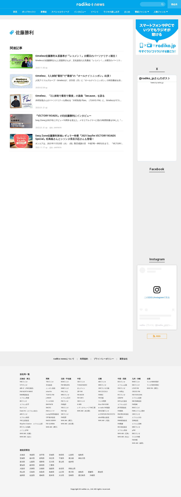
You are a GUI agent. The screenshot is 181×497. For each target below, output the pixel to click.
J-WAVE (48, 398)
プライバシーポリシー (104, 358)
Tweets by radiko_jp (156, 83)
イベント (95, 11)
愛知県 (22, 465)
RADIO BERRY (51, 420)
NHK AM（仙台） (26, 437)
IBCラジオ (23, 401)
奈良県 (61, 468)
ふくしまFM (24, 430)
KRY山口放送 (122, 401)
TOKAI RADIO (82, 385)
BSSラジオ (121, 382)
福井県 (71, 461)
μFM (133, 430)
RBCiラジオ (136, 433)
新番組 (44, 11)
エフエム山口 (122, 404)
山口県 (61, 472)
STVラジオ (23, 385)
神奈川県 (81, 458)
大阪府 (22, 468)
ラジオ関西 (102, 401)
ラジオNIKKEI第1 (153, 382)
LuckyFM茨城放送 (52, 414)
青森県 (32, 455)
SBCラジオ (65, 414)
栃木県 (32, 458)
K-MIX (79, 404)
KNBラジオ (65, 388)
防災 (15, 11)
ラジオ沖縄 (136, 437)
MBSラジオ (102, 385)
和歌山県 (72, 468)
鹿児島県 (81, 475)
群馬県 (41, 458)
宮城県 (51, 455)
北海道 (22, 455)
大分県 (61, 475)
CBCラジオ (81, 382)
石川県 (51, 461)
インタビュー (80, 11)
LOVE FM (135, 388)
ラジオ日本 (50, 401)
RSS (158, 336)
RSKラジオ (121, 388)
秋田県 (61, 455)
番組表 (174, 4)
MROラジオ (65, 395)
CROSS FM (136, 391)
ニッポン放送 (50, 388)
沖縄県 (92, 475)
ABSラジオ (23, 414)
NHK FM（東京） (153, 388)
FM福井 (63, 404)
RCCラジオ (121, 395)
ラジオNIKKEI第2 (153, 385)
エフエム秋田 (24, 417)
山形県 (71, 455)
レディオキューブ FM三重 (86, 407)
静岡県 (41, 465)
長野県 (41, 461)
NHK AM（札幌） (26, 433)
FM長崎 (134, 404)
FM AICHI (80, 395)
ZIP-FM (79, 391)
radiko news (90, 4)
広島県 (32, 472)
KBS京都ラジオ (103, 411)
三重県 (51, 465)
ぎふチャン (81, 388)
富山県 (61, 461)
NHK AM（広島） (124, 433)
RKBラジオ (136, 382)
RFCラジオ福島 (25, 427)
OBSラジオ (136, 414)
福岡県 (22, 475)
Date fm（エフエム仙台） (29, 411)
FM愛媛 (120, 424)
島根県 (51, 472)
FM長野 (63, 417)
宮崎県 (71, 475)
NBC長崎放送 (136, 401)
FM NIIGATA (65, 385)
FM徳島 (120, 411)
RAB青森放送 (24, 395)
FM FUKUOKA (137, 395)
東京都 (71, 458)
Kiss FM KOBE (103, 404)
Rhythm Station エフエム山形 (31, 424)
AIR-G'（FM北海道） (27, 388)
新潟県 (22, 461)
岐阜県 (32, 465)
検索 (162, 4)
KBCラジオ (136, 385)
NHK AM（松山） (124, 437)
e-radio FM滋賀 (104, 407)
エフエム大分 (136, 417)
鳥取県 (41, 472)
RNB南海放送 (122, 420)
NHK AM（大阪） (104, 420)
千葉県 (61, 458)
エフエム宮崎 (136, 424)
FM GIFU (80, 398)
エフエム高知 (122, 430)
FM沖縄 (134, 440)
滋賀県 (51, 468)
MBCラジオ (136, 427)
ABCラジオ (102, 382)
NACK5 (48, 407)
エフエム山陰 (122, 385)
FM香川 (120, 417)
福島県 (80, 455)
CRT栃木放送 (50, 417)
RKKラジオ (136, 407)
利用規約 (84, 358)
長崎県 (41, 475)
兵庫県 (32, 468)
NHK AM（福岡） (138, 443)
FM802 (100, 395)
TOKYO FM (50, 395)
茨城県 (22, 458)
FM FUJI (63, 411)
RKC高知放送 (122, 427)
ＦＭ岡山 (121, 391)
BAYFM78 (49, 404)
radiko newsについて (63, 358)
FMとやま (64, 391)
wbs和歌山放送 (103, 417)
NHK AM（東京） (52, 427)
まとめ (127, 11)
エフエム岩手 (24, 404)
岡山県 (22, 472)
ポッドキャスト (29, 11)
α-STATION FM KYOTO (106, 414)
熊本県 (51, 475)
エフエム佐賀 (136, 398)
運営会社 (124, 358)
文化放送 (49, 385)
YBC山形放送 (24, 420)
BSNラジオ (65, 382)
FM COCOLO (103, 391)
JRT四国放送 (122, 407)
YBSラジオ (65, 407)
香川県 (71, 472)
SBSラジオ (81, 401)
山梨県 (32, 461)
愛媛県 (90, 472)
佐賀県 (32, 475)
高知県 (100, 472)
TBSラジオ (50, 382)
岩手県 (41, 455)
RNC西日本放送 (123, 414)
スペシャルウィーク (60, 11)
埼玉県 (51, 458)
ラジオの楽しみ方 (111, 11)
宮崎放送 (135, 420)
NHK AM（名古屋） (68, 424)
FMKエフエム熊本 (138, 411)
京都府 (41, 468)
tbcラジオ (23, 407)
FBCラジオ (64, 401)
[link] (154, 78)
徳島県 (80, 472)
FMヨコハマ (50, 411)
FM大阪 (101, 398)
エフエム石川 (65, 398)
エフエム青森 (24, 398)
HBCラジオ (24, 382)
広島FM (120, 398)
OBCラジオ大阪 (103, 388)
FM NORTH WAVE (26, 391)
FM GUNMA (50, 424)
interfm (49, 391)
